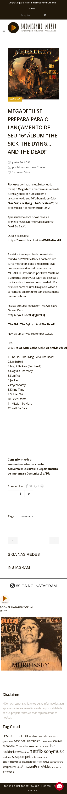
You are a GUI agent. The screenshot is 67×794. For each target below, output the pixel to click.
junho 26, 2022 (21, 162)
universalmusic (29, 761)
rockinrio (9, 751)
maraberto (57, 767)
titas (19, 752)
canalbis (23, 746)
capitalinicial (47, 741)
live (52, 745)
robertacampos (39, 757)
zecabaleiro (10, 746)
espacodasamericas (12, 761)
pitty (18, 767)
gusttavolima (8, 741)
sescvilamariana (56, 761)
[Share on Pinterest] (42, 486)
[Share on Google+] (36, 486)
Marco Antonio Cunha (31, 167)
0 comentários (21, 172)
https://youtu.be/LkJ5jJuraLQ (26, 315)
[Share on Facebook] (27, 486)
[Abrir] (31, 647)
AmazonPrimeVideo (36, 766)
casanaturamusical (27, 741)
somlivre (57, 741)
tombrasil (7, 757)
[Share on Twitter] (31, 486)
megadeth (27, 516)
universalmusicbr (36, 746)
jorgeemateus (43, 761)
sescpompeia (21, 756)
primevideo (8, 771)
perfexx (25, 752)
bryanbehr (42, 736)
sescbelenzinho (15, 735)
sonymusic (54, 751)
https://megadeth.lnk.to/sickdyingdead (41, 348)
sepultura (33, 736)
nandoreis (53, 736)
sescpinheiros (9, 766)
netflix (36, 751)
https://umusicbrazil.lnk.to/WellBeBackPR (34, 240)
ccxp (47, 746)
